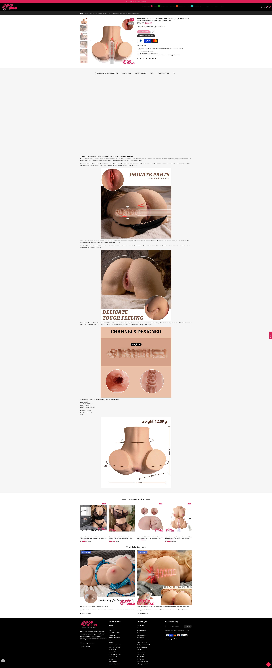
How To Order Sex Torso (114, 647)
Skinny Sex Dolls (141, 652)
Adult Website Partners (114, 664)
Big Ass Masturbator (142, 647)
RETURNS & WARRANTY (140, 73)
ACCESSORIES (209, 7)
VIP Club (111, 642)
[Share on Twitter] (141, 58)
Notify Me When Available (146, 35)
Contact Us (111, 628)
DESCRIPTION (100, 73)
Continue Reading (85, 613)
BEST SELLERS (165, 7)
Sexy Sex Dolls (140, 659)
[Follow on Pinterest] (174, 639)
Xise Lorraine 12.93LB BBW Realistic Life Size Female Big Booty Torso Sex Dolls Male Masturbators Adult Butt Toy (150, 538)
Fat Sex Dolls (140, 640)
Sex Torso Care (112, 659)
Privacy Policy (112, 630)
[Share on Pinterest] (144, 58)
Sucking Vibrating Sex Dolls (143, 644)
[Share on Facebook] (138, 58)
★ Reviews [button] (271, 335)
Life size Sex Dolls (141, 635)
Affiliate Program (113, 661)
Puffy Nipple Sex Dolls (142, 664)
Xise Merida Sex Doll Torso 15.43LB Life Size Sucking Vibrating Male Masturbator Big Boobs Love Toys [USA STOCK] (93, 538)
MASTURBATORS (198, 7)
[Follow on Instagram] (171, 639)
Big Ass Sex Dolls (141, 633)
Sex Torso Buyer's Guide (114, 644)
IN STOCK (157, 7)
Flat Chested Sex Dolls (142, 661)
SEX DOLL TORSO (147, 7)
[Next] (132, 41)
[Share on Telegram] (150, 58)
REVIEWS (152, 73)
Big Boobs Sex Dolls (141, 630)
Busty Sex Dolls (140, 656)
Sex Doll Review (112, 649)
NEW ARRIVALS (174, 7)
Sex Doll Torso (140, 625)
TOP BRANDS (182, 7)
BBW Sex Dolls (140, 637)
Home (81, 13)
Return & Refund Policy (114, 633)
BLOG (216, 7)
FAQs (110, 640)
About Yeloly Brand (126, 73)
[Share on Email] (152, 58)
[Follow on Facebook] (166, 639)
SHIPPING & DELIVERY (112, 73)
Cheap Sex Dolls (141, 628)
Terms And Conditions (114, 637)
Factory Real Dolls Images (115, 654)
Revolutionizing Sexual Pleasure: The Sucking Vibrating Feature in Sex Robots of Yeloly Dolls (163, 606)
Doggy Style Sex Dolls (142, 642)
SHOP (191, 7)
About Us (111, 625)
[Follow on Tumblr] (176, 639)
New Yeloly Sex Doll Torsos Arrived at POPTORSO (94, 606)
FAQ (174, 73)
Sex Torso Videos (113, 652)
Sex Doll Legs (140, 649)
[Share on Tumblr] (147, 58)
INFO (222, 7)
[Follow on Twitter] (168, 639)
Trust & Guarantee (113, 656)
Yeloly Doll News (86, 552)
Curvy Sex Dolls (140, 654)
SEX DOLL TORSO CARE (163, 73)
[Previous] (91, 41)
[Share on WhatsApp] (155, 58)
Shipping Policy (112, 635)
